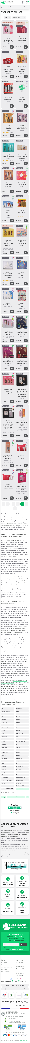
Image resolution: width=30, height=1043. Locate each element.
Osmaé (18, 747)
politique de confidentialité (16, 949)
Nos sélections (5, 974)
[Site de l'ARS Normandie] (26, 995)
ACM (3, 708)
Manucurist (19, 714)
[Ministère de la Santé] (4, 995)
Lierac (3, 783)
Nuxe (17, 736)
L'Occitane (5, 777)
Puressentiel (19, 775)
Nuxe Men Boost (20, 741)
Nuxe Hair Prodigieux (22, 739)
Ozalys (18, 752)
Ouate (18, 750)
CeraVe (4, 725)
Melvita (18, 719)
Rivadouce (19, 783)
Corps (9, 797)
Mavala (18, 716)
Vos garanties (5, 964)
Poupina (18, 763)
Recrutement (19, 975)
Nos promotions (5, 971)
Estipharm (5, 752)
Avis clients (4, 969)
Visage (4, 797)
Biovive (4, 719)
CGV (17, 971)
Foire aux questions (6, 967)
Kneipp (4, 772)
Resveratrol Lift (20, 777)
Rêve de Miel (19, 780)
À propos (3, 960)
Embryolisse (5, 739)
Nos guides (4, 962)
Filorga (4, 755)
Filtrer (6, 17)
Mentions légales (20, 968)
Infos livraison (19, 962)
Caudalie (4, 722)
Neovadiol (19, 730)
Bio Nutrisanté (6, 711)
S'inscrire (23, 944)
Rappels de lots (20, 973)
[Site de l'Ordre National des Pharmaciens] (11, 995)
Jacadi (4, 766)
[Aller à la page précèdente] (3, 504)
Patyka (18, 761)
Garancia (4, 758)
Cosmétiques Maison (19, 797)
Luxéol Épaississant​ (7, 788)
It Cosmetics (5, 763)
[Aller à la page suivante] (15, 508)
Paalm (18, 755)
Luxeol (4, 786)
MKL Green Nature (21, 725)
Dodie (3, 733)
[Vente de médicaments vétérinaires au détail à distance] (22, 1027)
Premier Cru (19, 766)
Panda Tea (19, 758)
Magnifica (19, 708)
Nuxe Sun (19, 744)
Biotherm (4, 716)
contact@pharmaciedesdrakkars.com (17, 1022)
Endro (3, 741)
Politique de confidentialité (20, 965)
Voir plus (21, 788)
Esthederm (5, 750)
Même (18, 722)
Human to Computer (23, 1040)
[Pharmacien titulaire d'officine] (8, 1027)
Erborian (4, 747)
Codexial (4, 730)
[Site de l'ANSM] (19, 995)
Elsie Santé (5, 736)
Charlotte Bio (5, 728)
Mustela (18, 728)
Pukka (18, 772)
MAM (17, 711)
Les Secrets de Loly (7, 780)
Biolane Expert (6, 714)
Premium (18, 769)
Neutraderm (19, 733)
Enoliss (4, 744)
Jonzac (4, 769)
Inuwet (4, 761)
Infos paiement (20, 960)
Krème (4, 775)
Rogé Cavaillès (20, 786)
